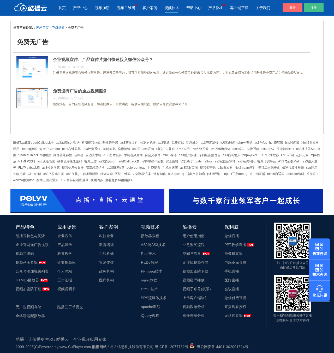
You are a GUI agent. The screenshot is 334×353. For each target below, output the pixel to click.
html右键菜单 (71, 149)
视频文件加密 (195, 174)
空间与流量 (192, 253)
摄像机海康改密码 (69, 161)
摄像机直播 (233, 253)
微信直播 (231, 236)
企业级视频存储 (195, 262)
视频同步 (97, 180)
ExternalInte (203, 161)
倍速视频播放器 (293, 167)
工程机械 (106, 253)
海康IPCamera (49, 149)
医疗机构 (106, 280)
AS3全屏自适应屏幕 (74, 180)
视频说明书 (66, 289)
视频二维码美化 (269, 167)
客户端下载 (239, 8)
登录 (292, 8)
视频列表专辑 (27, 262)
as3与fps (260, 142)
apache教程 (150, 307)
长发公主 (312, 174)
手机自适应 (170, 167)
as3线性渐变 (46, 161)
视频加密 (102, 8)
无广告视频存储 (28, 307)
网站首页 (42, 27)
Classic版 (34, 174)
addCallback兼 (129, 161)
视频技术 (171, 8)
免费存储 (177, 142)
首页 (62, 8)
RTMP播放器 (270, 155)
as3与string (176, 174)
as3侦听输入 (231, 155)
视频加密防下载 (28, 289)
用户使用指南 (194, 236)
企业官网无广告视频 (32, 245)
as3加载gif (73, 174)
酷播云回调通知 (47, 180)
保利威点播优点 (209, 155)
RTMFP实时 (26, 161)
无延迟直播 (233, 315)
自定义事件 (152, 155)
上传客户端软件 (195, 298)
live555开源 (200, 149)
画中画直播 (257, 174)
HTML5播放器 (27, 280)
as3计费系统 (91, 149)
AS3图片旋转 (112, 155)
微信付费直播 (235, 298)
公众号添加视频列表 (32, 271)
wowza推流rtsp (23, 180)
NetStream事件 (245, 167)
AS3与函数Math (289, 161)
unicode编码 (295, 174)
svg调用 (311, 167)
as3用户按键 (187, 155)
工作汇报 (64, 280)
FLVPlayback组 (29, 167)
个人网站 (64, 271)
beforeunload (136, 167)
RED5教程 (149, 262)
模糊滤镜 (124, 149)
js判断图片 (214, 174)
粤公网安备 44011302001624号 (221, 347)
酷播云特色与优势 (30, 236)
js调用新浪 (90, 174)
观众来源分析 (194, 315)
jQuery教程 (150, 315)
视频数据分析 (194, 307)
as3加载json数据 (68, 142)
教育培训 (106, 245)
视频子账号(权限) (197, 289)
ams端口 (238, 149)
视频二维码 (126, 8)
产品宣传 (64, 245)
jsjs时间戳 (292, 142)
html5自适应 (275, 174)
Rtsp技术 (148, 253)
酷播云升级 (110, 142)
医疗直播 (231, 280)
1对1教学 (186, 161)
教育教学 (64, 253)
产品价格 (215, 8)
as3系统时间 (246, 161)
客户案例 (149, 8)
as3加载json (107, 161)
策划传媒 (106, 262)
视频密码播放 (194, 280)
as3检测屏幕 (51, 167)
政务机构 (106, 271)
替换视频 (253, 149)
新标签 (79, 155)
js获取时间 (227, 142)
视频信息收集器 (73, 167)
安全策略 (172, 161)
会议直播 (231, 289)
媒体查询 (106, 174)
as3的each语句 (143, 149)
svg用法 (45, 155)
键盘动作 (159, 174)
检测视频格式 (91, 142)
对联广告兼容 (165, 149)
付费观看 (154, 167)
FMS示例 (287, 155)
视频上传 (90, 161)
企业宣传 (64, 236)
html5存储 (170, 155)
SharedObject (28, 155)
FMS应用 (183, 149)
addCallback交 (43, 142)
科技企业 (106, 236)
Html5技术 (149, 289)
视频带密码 (208, 167)
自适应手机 (93, 155)
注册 (314, 8)
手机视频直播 (133, 155)
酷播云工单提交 (70, 307)
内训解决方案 (142, 174)
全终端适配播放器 (30, 316)
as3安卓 (163, 142)
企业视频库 (66, 262)
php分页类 (244, 142)
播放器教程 (150, 236)
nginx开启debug (235, 174)
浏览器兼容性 (62, 155)
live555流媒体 (220, 149)
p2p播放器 (225, 167)
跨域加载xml (285, 149)
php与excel (250, 155)
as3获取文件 (129, 142)
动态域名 (192, 142)
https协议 (268, 149)
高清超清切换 (95, 167)
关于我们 (263, 8)
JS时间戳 (109, 149)
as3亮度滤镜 (209, 142)
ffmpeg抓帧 (29, 149)
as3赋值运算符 (224, 161)
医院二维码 (122, 174)
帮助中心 (193, 8)
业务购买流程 (194, 245)
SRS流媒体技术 (153, 298)
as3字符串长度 (53, 174)
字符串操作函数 (153, 161)
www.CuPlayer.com (75, 347)
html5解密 (276, 142)
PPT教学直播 (235, 245)
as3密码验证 (115, 167)
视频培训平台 (266, 161)
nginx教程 (149, 280)
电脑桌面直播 (235, 262)
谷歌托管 (19, 174)
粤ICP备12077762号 (171, 347)
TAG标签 (58, 27)
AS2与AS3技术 (153, 245)
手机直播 (231, 271)
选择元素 (302, 155)
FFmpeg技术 (151, 271)
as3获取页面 (189, 167)
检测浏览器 (148, 142)
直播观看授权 (235, 307)
